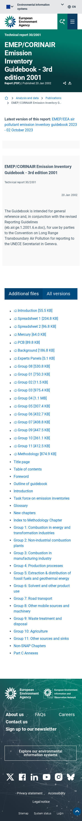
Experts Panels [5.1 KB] (36, 358)
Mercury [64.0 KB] (32, 334)
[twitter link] (10, 777)
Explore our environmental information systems (40, 753)
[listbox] (40, 7)
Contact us (17, 721)
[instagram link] (59, 777)
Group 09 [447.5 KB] (34, 430)
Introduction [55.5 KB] (35, 310)
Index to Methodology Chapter (38, 520)
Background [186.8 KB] (36, 350)
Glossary (21, 505)
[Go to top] (77, 811)
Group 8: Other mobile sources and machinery (41, 608)
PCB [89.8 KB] (29, 342)
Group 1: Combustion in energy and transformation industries (42, 530)
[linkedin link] (35, 777)
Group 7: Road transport (33, 598)
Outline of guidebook (30, 484)
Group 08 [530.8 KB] (34, 366)
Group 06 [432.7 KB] (34, 414)
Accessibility (56, 793)
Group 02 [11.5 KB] (33, 382)
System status (42, 813)
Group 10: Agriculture (31, 631)
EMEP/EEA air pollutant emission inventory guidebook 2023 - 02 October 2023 (41, 124)
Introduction (23, 491)
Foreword (21, 476)
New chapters (25, 513)
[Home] (7, 98)
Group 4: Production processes (38, 566)
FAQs (40, 714)
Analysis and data (27, 98)
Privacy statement (30, 793)
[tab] (24, 294)
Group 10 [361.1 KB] (34, 438)
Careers (67, 714)
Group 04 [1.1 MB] (32, 398)
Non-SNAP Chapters (30, 646)
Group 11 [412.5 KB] (34, 446)
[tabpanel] (41, 482)
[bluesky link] (71, 777)
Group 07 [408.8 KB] (34, 422)
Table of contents (28, 469)
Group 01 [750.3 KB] (34, 374)
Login (60, 813)
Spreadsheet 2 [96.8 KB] (37, 326)
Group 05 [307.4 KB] (34, 406)
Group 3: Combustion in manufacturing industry (33, 556)
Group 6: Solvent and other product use (42, 588)
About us (15, 714)
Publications (53, 98)
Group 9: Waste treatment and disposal (38, 621)
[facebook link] (22, 777)
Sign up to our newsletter (31, 729)
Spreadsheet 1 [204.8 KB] (38, 318)
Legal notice (41, 801)
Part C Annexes (26, 653)
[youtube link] (47, 777)
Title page (22, 462)
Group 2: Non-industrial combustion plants (42, 543)
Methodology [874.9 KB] (37, 454)
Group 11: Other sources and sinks (41, 638)
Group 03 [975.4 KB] (34, 390)
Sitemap (23, 813)
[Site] (28, 21)
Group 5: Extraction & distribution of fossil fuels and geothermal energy (42, 576)
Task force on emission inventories (41, 498)
